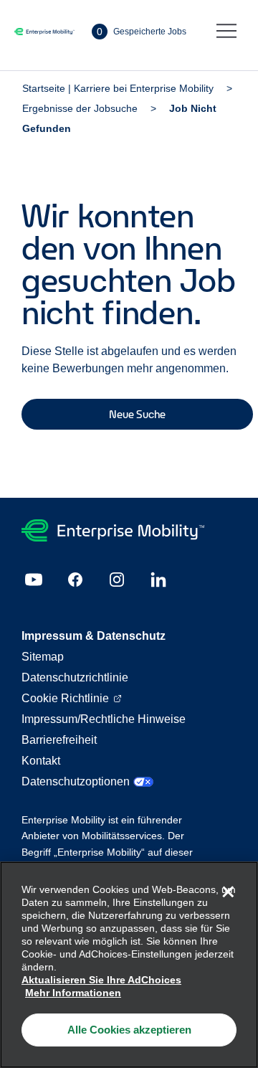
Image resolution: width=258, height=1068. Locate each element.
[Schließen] (227, 891)
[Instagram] (117, 579)
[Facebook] (75, 579)
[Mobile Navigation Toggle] (226, 31)
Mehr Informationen (73, 992)
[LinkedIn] (158, 579)
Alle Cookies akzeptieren (129, 1030)
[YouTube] (34, 579)
